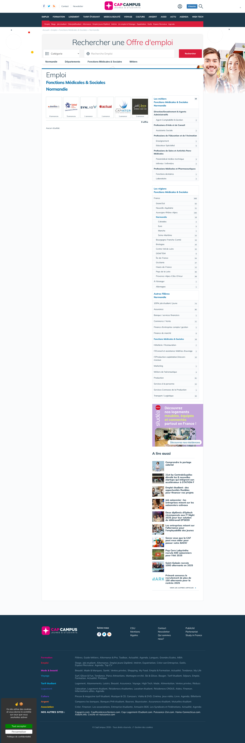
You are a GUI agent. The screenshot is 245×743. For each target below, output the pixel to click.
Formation (59, 16)
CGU (132, 628)
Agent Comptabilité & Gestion (176, 120)
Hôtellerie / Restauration (175, 345)
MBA (179, 657)
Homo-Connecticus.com (187, 712)
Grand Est (176, 203)
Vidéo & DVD (145, 696)
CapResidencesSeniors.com (105, 712)
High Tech (197, 16)
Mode (157, 683)
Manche (177, 230)
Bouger (162, 675)
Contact (65, 6)
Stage (53, 24)
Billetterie (196, 696)
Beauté (79, 670)
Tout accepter (19, 726)
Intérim (114, 24)
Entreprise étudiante (122, 706)
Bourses (129, 701)
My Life (197, 670)
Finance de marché (175, 333)
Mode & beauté (112, 16)
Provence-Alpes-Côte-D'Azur (176, 276)
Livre (177, 696)
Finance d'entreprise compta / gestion (175, 327)
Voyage (128, 16)
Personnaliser (19, 731)
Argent (153, 16)
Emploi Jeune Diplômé (101, 24)
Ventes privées (118, 670)
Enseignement (176, 141)
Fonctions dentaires (176, 174)
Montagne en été (135, 675)
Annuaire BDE (141, 706)
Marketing (175, 366)
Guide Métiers (91, 657)
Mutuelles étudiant (181, 701)
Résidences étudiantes (121, 688)
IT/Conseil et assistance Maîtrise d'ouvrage (175, 351)
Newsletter (78, 6)
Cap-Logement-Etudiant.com (136, 712)
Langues (153, 657)
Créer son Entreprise (167, 662)
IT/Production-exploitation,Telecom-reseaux (175, 358)
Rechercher (190, 53)
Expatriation (141, 24)
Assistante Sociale (176, 130)
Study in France (194, 635)
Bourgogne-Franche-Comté (176, 239)
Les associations (101, 706)
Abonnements (94, 683)
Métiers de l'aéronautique (175, 372)
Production (175, 378)
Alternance (87, 24)
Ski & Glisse (151, 675)
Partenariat (192, 631)
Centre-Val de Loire (176, 249)
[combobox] (52, 61)
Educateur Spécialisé (176, 145)
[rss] (54, 6)
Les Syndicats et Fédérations (165, 706)
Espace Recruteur (160, 24)
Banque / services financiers (175, 315)
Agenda (184, 16)
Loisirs (106, 683)
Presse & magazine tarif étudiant (92, 696)
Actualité (133, 657)
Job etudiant (61, 24)
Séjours (187, 675)
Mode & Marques (93, 670)
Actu (173, 16)
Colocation (80, 688)
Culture (140, 16)
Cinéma (157, 696)
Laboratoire (176, 178)
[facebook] (44, 6)
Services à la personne (175, 384)
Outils (149, 24)
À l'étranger (175, 281)
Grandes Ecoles (168, 657)
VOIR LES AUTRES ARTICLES (183, 588)
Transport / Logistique (175, 395)
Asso (163, 16)
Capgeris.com (82, 712)
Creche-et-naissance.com (101, 714)
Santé (106, 670)
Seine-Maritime (177, 235)
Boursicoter (141, 701)
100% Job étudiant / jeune (175, 303)
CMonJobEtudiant (74, 24)
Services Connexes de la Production (175, 389)
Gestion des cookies (144, 727)
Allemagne (176, 286)
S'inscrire (192, 6)
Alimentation (167, 683)
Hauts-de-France (176, 267)
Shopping (133, 670)
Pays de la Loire (176, 271)
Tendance (187, 670)
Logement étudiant (97, 688)
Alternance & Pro (109, 657)
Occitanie (176, 262)
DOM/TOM (176, 253)
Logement (74, 16)
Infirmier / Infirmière (176, 163)
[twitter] (49, 6)
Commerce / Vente (175, 321)
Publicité (190, 628)
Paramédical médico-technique (176, 159)
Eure (177, 226)
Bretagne (176, 244)
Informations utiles (84, 691)
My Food (143, 670)
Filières (79, 657)
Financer (187, 688)
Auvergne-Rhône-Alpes (176, 212)
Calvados (177, 221)
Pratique (102, 678)
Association (47, 707)
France (175, 198)
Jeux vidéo (167, 696)
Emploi (45, 16)
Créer (78, 706)
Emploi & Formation (159, 670)
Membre (181, 6)
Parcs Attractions (115, 675)
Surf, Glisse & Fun (84, 675)
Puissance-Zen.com (164, 712)
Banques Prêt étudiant (112, 701)
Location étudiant (143, 688)
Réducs (196, 683)
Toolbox (123, 657)
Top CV (108, 665)
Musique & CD (118, 696)
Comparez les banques (87, 701)
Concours (132, 696)
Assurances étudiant (159, 701)
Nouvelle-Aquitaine (176, 208)
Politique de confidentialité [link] (19, 736)
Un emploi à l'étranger (127, 24)
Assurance (175, 309)
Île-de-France (176, 258)
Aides (179, 688)
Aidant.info (81, 714)
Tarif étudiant (91, 16)
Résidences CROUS (164, 688)
